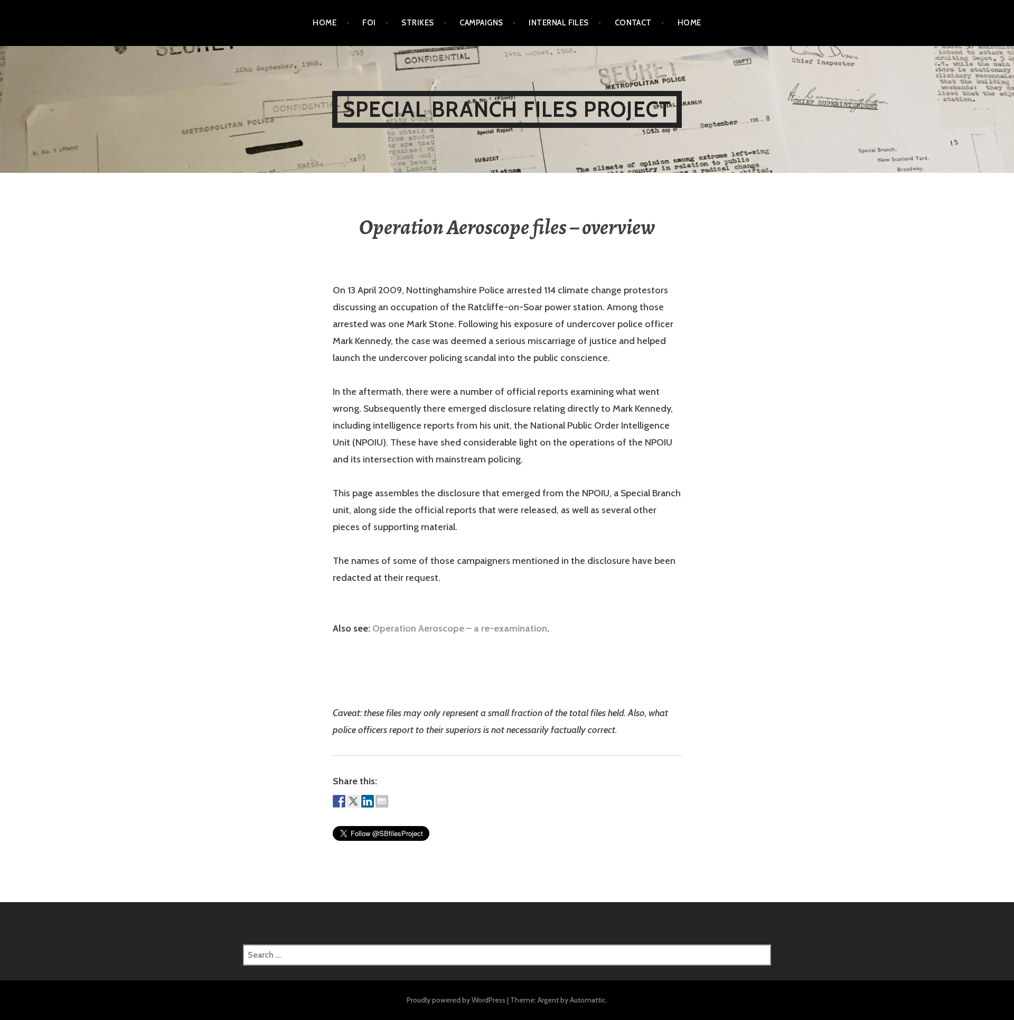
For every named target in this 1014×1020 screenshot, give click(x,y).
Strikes (417, 22)
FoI (368, 22)
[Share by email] (381, 801)
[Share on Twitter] (353, 801)
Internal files (558, 22)
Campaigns (481, 22)
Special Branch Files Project (507, 109)
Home (324, 22)
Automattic (588, 1000)
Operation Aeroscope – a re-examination (459, 628)
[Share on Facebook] (339, 801)
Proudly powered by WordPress (456, 1000)
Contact (633, 22)
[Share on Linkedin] (367, 801)
